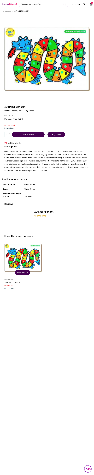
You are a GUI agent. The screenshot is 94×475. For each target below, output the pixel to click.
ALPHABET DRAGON (12, 282)
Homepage (6, 11)
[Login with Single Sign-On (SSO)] (85, 4)
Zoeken (64, 4)
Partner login (76, 4)
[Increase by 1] (10, 132)
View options (22, 272)
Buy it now (56, 134)
